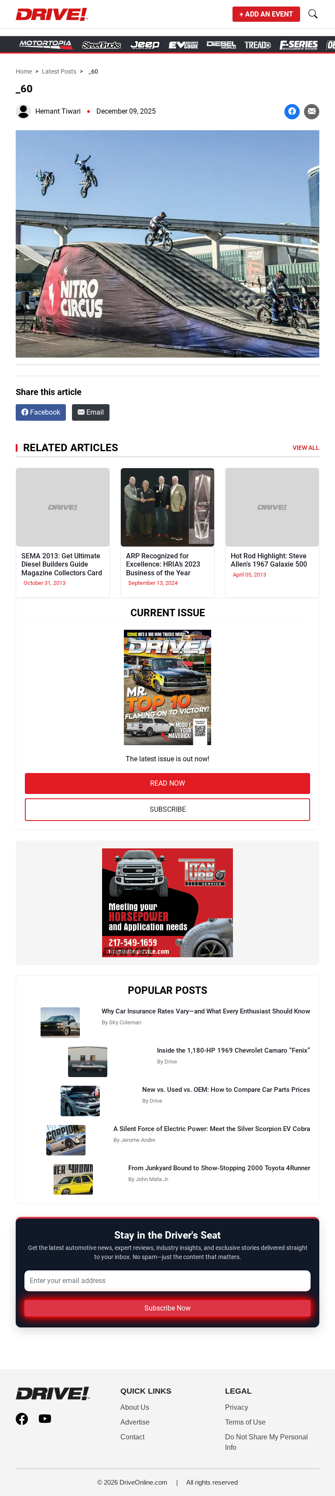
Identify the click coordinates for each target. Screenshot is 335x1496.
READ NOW (167, 783)
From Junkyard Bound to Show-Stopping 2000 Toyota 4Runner (219, 1168)
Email (94, 412)
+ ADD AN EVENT (266, 14)
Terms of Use (245, 1422)
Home (24, 71)
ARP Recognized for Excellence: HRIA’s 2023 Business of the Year (163, 564)
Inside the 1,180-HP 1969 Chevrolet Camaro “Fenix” (233, 1050)
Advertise (135, 1422)
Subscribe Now (167, 1308)
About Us (134, 1407)
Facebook (44, 412)
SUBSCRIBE (168, 809)
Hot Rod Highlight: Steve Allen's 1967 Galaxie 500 (269, 560)
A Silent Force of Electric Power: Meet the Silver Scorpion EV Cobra (211, 1129)
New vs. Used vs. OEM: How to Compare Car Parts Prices (226, 1090)
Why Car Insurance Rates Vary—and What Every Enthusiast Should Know (206, 1011)
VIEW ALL (306, 447)
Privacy (236, 1407)
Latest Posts (59, 71)
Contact (132, 1437)
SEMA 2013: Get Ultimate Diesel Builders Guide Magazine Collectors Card (61, 564)
